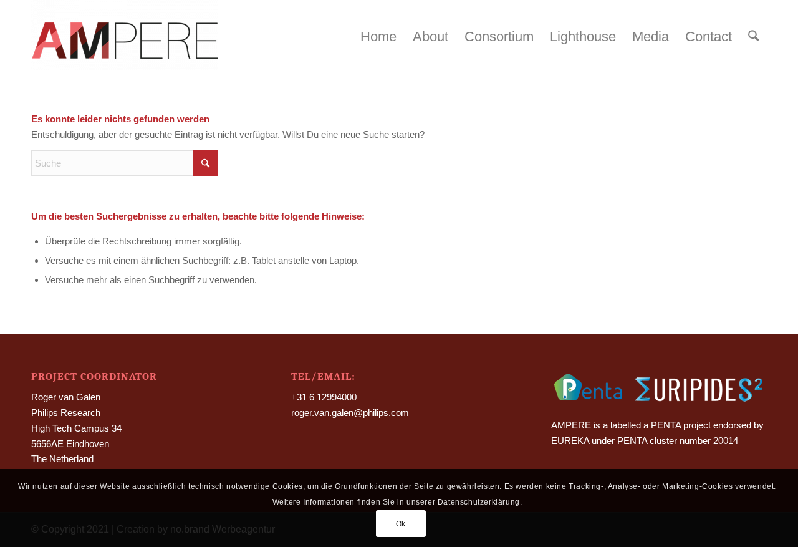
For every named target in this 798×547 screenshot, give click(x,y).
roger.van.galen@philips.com (350, 412)
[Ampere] (124, 37)
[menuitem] (378, 37)
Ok (401, 523)
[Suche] (753, 37)
